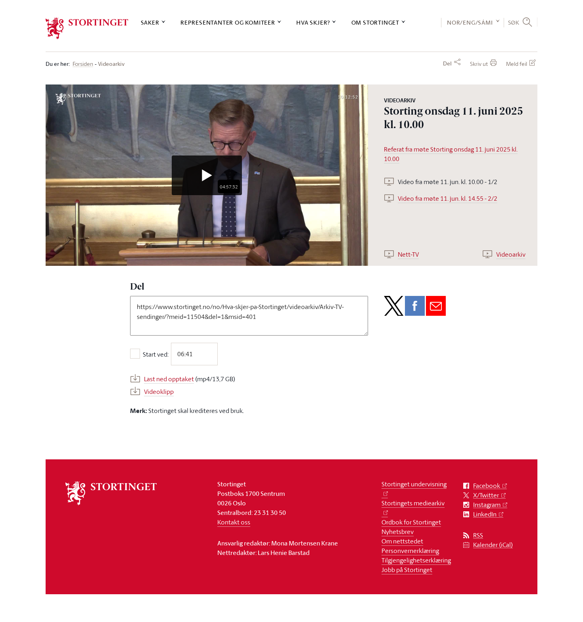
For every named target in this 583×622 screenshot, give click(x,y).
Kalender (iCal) (493, 544)
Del (447, 63)
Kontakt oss (233, 522)
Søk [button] (514, 22)
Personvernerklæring (410, 550)
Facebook (486, 485)
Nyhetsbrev (398, 531)
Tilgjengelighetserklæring (416, 560)
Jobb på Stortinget (407, 569)
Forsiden (83, 64)
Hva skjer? (313, 22)
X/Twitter (486, 495)
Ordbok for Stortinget (411, 522)
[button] (207, 175)
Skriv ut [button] (479, 63)
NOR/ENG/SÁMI (470, 22)
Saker (150, 22)
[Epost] (436, 306)
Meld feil (516, 63)
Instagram (487, 504)
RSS (478, 535)
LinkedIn (485, 514)
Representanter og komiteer (227, 22)
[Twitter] (394, 306)
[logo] (87, 28)
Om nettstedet (402, 541)
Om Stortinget (375, 22)
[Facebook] (415, 306)
